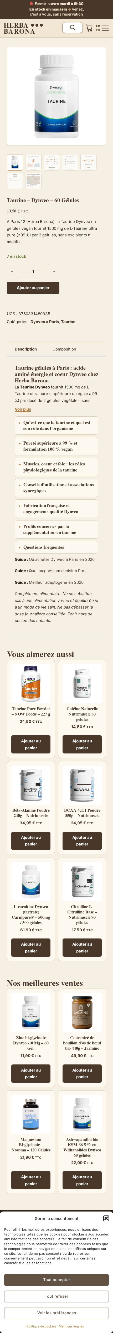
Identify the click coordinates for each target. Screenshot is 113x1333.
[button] (106, 1218)
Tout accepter (56, 1279)
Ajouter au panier (33, 287)
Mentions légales (71, 1326)
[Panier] (89, 28)
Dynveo (78, 374)
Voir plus (23, 409)
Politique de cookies (41, 1326)
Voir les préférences (56, 1312)
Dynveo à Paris (44, 321)
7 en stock (16, 256)
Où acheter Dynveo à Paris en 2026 (62, 559)
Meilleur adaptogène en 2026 (56, 582)
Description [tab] (26, 349)
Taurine (68, 321)
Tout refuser (56, 1296)
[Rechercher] (72, 27)
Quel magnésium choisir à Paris (58, 570)
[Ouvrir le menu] (105, 28)
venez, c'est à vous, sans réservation (56, 11)
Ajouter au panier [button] (31, 744)
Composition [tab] (64, 349)
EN (98, 30)
